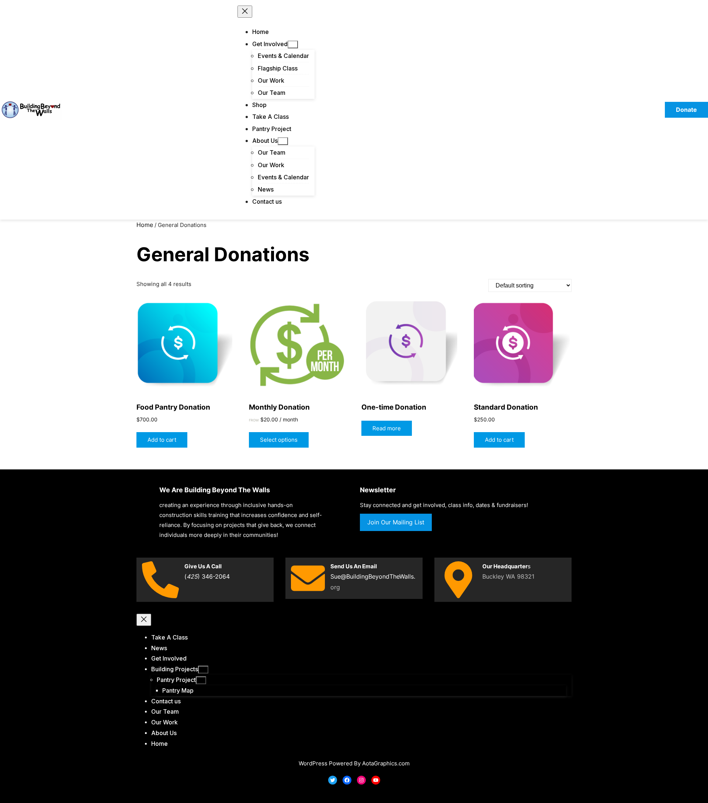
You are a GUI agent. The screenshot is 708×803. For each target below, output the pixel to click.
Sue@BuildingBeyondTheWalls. (372, 576)
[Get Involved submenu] (293, 44)
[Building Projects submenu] (203, 669)
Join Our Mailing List (395, 522)
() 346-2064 (207, 576)
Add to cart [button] (162, 439)
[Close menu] (244, 12)
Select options (279, 439)
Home (144, 224)
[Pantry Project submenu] (201, 680)
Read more (386, 428)
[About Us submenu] (283, 141)
